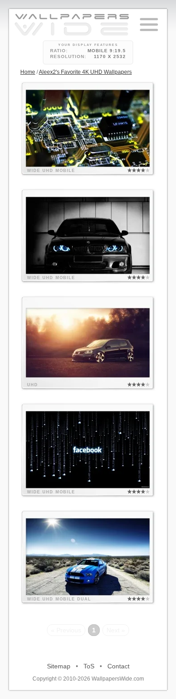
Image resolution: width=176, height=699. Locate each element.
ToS (88, 666)
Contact (118, 666)
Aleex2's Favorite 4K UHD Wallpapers (85, 72)
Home (27, 72)
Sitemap (58, 666)
